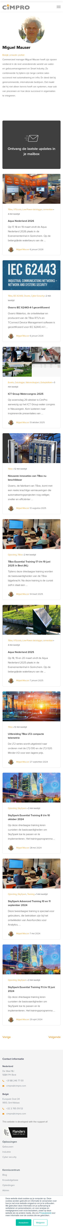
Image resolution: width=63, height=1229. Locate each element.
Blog (4, 1175)
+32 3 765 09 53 (14, 1108)
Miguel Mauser (22, 249)
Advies (5, 1190)
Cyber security (9, 1157)
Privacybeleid (45, 1212)
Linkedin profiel (13, 55)
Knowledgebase (10, 1180)
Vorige (6, 1037)
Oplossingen (9, 1141)
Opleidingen (8, 1185)
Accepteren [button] (24, 1222)
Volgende (54, 1037)
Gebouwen (7, 1146)
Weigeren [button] (40, 1222)
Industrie (6, 1152)
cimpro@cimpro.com (16, 1085)
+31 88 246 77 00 (15, 1080)
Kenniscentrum (11, 1170)
